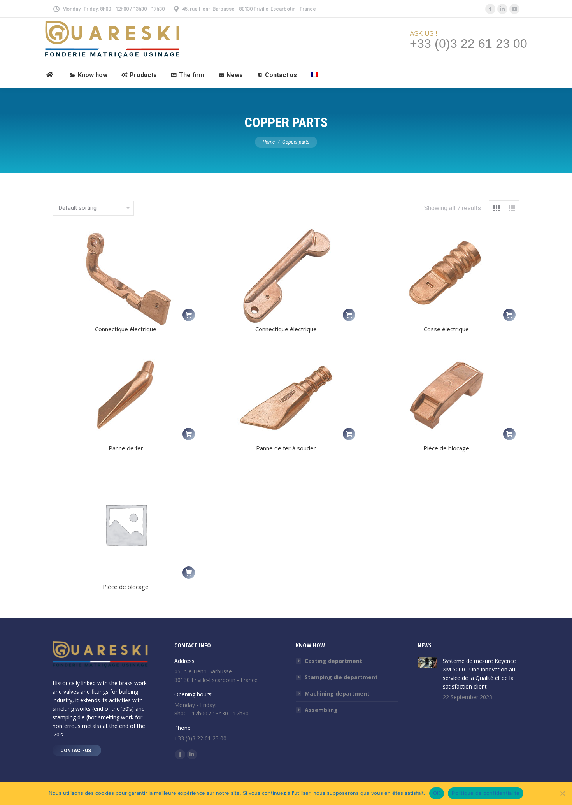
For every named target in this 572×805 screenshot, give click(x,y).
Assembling (321, 710)
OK (436, 793)
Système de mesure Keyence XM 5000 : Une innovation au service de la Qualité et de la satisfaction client (479, 673)
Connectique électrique (125, 329)
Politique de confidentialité (485, 793)
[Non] (562, 793)
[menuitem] (51, 75)
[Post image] (427, 662)
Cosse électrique (446, 329)
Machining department (337, 693)
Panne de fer (126, 448)
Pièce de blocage (446, 448)
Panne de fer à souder (286, 448)
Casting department (333, 660)
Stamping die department (341, 677)
